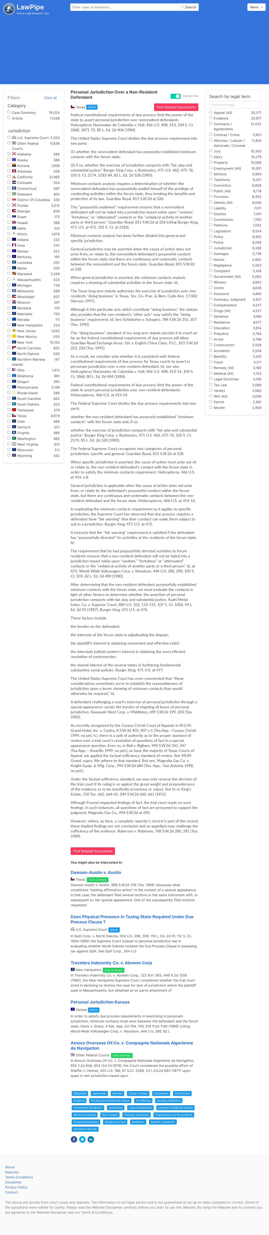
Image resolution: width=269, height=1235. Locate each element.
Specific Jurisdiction (163, 1121)
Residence (138, 1121)
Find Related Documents (176, 107)
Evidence (79, 1100)
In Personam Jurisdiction (88, 1107)
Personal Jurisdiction (136, 1114)
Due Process (182, 1093)
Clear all (50, 98)
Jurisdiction (116, 1107)
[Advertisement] (134, 49)
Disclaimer (13, 1182)
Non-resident (110, 1114)
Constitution (161, 1093)
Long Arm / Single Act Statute (175, 1107)
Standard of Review (85, 1129)
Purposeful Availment (86, 1121)
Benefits (117, 1093)
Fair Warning (143, 1100)
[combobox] (134, 7)
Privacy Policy (16, 1187)
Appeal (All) (99, 1093)
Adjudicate (80, 1093)
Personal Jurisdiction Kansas (100, 1002)
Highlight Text (190, 96)
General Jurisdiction (169, 1100)
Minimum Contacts (85, 1114)
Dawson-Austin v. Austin (96, 872)
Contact (11, 1192)
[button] (74, 1139)
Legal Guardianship (140, 1107)
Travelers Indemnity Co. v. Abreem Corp (111, 962)
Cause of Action (138, 1093)
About (10, 1167)
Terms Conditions (19, 1177)
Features (11, 1172)
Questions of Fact (115, 1121)
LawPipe (30, 7)
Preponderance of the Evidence (173, 1114)
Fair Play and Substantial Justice (110, 1100)
